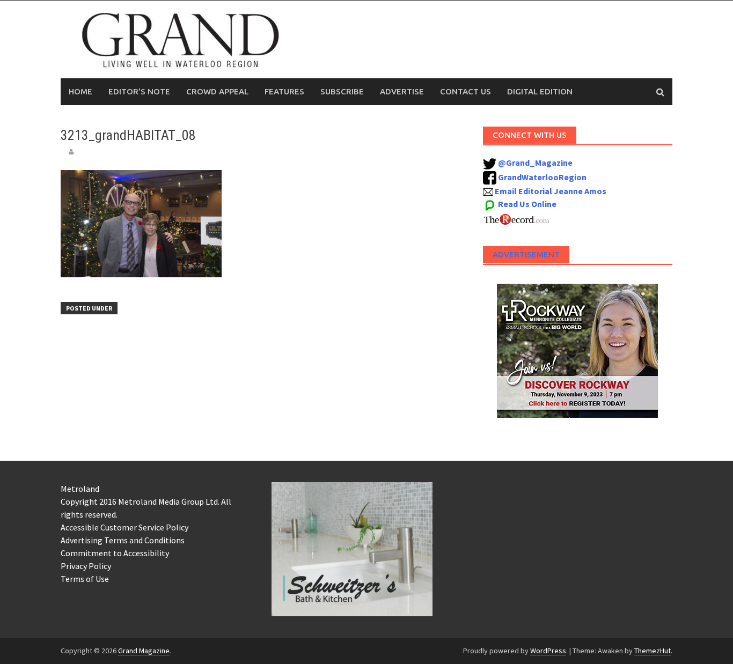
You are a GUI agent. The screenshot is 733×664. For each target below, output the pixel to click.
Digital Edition (540, 91)
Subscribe (342, 91)
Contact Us (465, 91)
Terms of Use (85, 578)
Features (284, 91)
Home (80, 91)
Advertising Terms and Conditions (123, 540)
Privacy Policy (86, 565)
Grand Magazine (144, 650)
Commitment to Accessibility (115, 553)
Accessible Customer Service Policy (124, 527)
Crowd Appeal (217, 91)
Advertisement (526, 254)
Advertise (402, 91)
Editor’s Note (139, 91)
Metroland (80, 488)
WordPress (548, 650)
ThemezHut (652, 650)
